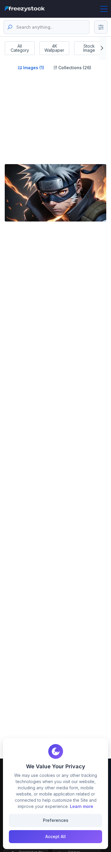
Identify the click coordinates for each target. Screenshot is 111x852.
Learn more (81, 806)
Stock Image (89, 48)
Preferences (55, 820)
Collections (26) (74, 67)
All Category (20, 48)
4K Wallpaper (54, 48)
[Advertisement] (54, 124)
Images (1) (33, 67)
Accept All (55, 836)
